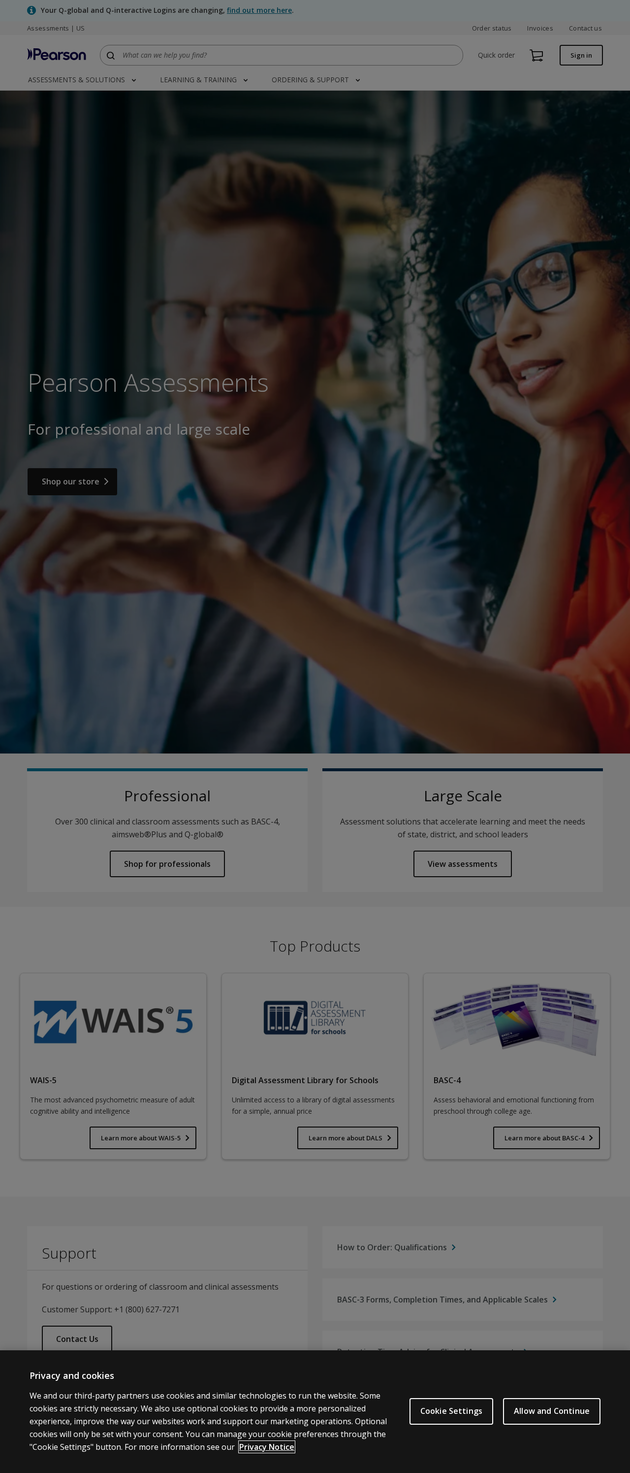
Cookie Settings (451, 1410)
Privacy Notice (266, 1446)
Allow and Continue (552, 1410)
